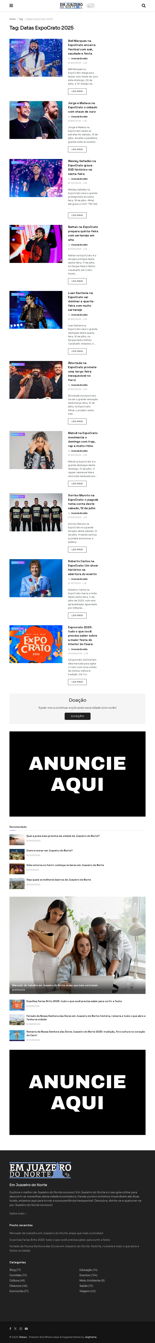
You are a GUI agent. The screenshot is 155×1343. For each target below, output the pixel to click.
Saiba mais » (17, 1213)
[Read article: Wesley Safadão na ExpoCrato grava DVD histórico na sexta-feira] (35, 178)
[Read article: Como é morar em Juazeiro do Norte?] (17, 854)
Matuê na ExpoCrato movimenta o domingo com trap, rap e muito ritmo (83, 439)
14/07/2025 (75, 389)
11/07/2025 (75, 583)
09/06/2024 (34, 840)
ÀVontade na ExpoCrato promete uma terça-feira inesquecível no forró (82, 371)
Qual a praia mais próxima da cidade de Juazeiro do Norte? (63, 836)
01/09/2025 (34, 1040)
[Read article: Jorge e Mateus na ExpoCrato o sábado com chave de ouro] (35, 120)
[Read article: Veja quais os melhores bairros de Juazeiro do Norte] (17, 883)
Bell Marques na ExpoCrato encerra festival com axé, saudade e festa (82, 47)
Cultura (14, 1280)
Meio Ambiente (90, 1280)
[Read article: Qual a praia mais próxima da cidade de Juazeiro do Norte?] (17, 839)
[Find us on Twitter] (15, 1329)
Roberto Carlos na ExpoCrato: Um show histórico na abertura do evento (83, 567)
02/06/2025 (76, 653)
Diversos (15, 1286)
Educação (85, 1270)
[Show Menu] (11, 5)
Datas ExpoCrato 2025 (39, 19)
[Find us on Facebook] (10, 1329)
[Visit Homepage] (71, 5)
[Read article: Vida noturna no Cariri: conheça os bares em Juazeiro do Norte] (17, 869)
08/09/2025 (34, 1024)
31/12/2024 (33, 870)
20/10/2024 (34, 855)
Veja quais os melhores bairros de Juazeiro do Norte (58, 879)
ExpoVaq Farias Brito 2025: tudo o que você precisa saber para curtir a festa (74, 1001)
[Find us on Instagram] (20, 1329)
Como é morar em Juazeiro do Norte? (49, 850)
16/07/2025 (75, 249)
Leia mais (79, 91)
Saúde (83, 1286)
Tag (21, 19)
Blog (12, 1270)
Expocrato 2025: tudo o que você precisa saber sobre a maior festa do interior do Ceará (82, 635)
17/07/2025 (75, 183)
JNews (23, 1337)
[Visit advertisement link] (77, 774)
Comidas (15, 1275)
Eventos (18, 42)
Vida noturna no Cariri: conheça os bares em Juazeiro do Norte (65, 865)
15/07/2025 (75, 319)
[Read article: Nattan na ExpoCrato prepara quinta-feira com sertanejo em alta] (35, 244)
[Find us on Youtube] (26, 1329)
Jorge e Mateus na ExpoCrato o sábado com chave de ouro (82, 107)
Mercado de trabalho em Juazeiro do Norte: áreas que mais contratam (55, 985)
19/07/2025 (75, 63)
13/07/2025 (75, 455)
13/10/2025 (19, 990)
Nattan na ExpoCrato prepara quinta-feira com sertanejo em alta (83, 233)
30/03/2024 (34, 884)
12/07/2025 (75, 517)
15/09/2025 (34, 1006)
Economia (16, 1291)
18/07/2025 (75, 121)
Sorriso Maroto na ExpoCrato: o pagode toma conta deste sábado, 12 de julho (83, 501)
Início (12, 19)
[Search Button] (144, 5)
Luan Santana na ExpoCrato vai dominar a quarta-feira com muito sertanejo (81, 301)
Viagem (84, 1291)
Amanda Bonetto (79, 58)
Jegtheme (91, 1337)
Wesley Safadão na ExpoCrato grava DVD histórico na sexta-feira (82, 167)
